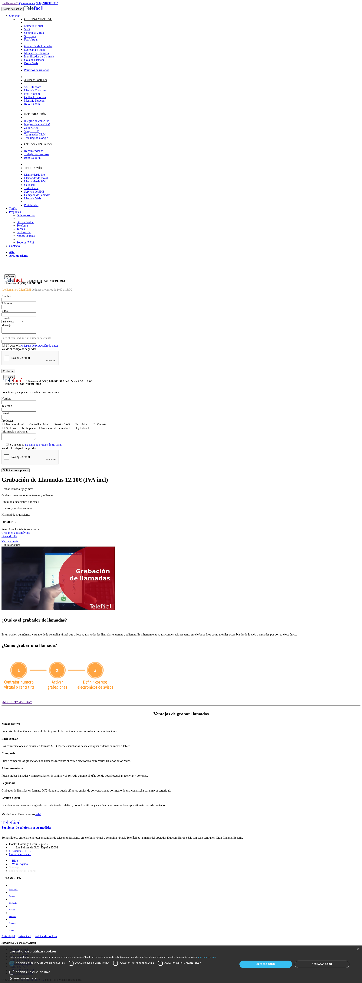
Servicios (14, 15)
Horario (6, 318)
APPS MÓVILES (35, 80)
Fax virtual (81, 424)
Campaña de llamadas (37, 195)
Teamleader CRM (34, 134)
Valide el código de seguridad (19, 349)
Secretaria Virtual (34, 49)
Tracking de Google (36, 137)
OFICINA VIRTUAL (38, 19)
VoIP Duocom (32, 87)
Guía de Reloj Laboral (22, 870)
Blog (15, 860)
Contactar (8, 371)
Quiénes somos (27, 3)
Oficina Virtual (25, 222)
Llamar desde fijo (34, 174)
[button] (120, 978)
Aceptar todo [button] (265, 964)
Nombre (6, 296)
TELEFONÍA (33, 167)
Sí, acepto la (31, 345)
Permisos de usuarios (36, 70)
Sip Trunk (30, 36)
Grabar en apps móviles (16, 532)
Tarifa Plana (31, 188)
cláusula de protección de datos (39, 345)
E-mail (5, 310)
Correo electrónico (20, 854)
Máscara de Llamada (36, 53)
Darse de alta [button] (9, 536)
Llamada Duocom (35, 90)
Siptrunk (10, 428)
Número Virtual (33, 26)
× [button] (357, 949)
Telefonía (22, 225)
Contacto (14, 245)
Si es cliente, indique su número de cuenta (26, 337)
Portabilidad (31, 205)
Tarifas (13, 208)
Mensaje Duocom (34, 100)
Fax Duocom (32, 93)
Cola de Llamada (34, 59)
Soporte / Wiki (25, 242)
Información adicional (15, 431)
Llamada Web (32, 198)
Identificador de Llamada (39, 56)
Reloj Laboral (32, 104)
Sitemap (14, 867)
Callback (29, 184)
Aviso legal (8, 936)
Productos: (8, 420)
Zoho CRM (31, 127)
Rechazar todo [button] (322, 964)
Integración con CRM (37, 124)
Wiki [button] (38, 814)
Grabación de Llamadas (38, 46)
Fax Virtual (31, 39)
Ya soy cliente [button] (10, 541)
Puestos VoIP (62, 424)
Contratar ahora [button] (11, 544)
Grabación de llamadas (54, 428)
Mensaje (6, 325)
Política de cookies (46, 936)
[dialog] (181, 964)
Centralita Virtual (34, 32)
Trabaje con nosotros (36, 154)
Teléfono (7, 303)
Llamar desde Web (35, 181)
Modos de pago (26, 235)
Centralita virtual (39, 424)
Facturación (24, 232)
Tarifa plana (28, 428)
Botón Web (31, 63)
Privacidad (24, 936)
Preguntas (15, 212)
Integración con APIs (36, 120)
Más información (206, 957)
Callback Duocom (35, 97)
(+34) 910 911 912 (47, 3)
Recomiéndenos (33, 150)
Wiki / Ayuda (20, 864)
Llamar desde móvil (36, 178)
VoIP (27, 29)
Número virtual (14, 424)
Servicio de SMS (34, 191)
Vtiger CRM (31, 131)
